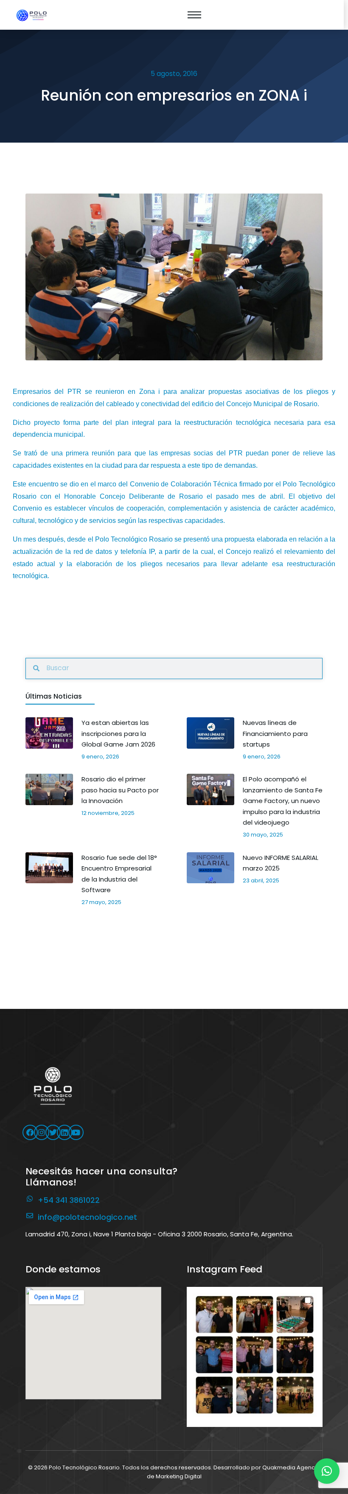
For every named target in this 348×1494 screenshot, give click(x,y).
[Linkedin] (64, 1132)
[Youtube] (76, 1132)
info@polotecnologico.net (87, 1217)
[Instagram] (41, 1132)
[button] (255, 1355)
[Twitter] (53, 1132)
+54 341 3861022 (69, 1200)
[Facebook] (30, 1132)
